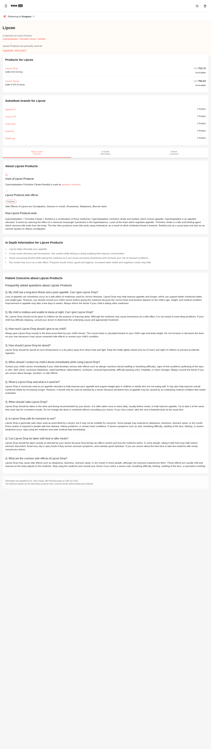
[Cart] (204, 6)
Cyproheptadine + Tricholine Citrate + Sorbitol (24, 39)
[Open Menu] (6, 6)
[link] (17, 6)
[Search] (196, 6)
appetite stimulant (71, 184)
